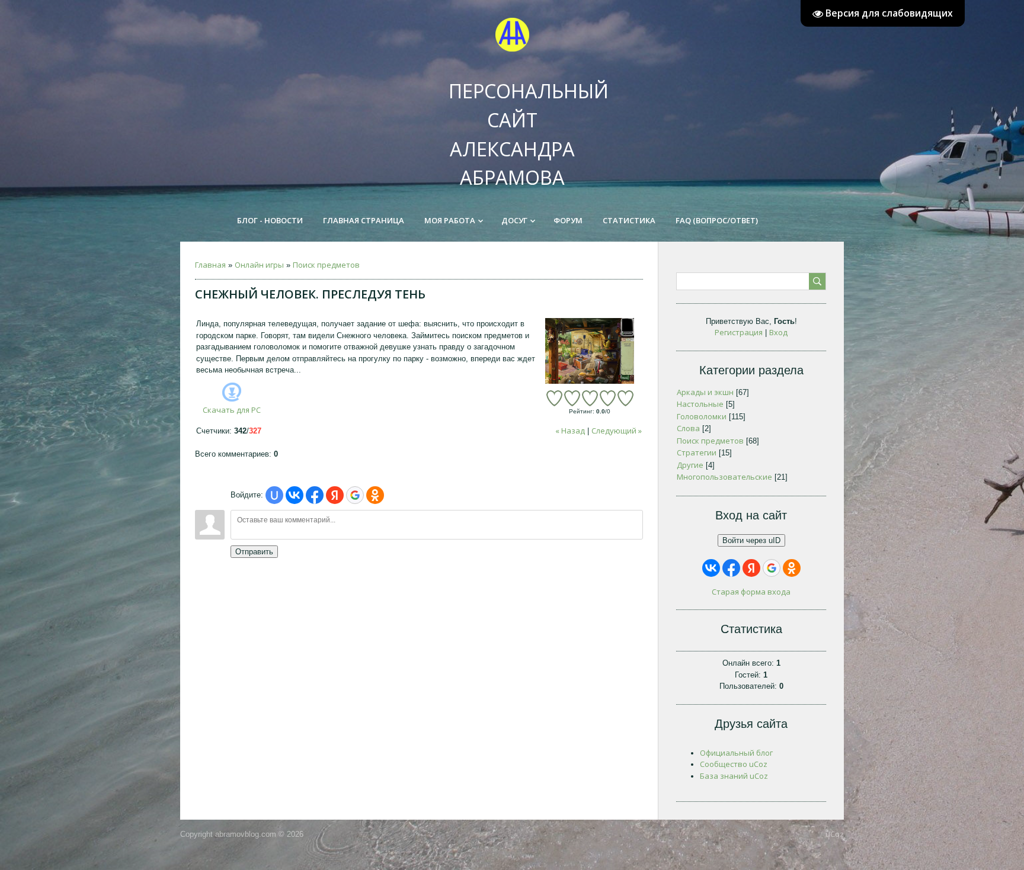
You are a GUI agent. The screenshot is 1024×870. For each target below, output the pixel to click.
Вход (778, 332)
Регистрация (739, 332)
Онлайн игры (259, 264)
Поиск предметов (326, 264)
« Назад (570, 430)
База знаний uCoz (734, 776)
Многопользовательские (724, 476)
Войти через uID (751, 540)
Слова (688, 428)
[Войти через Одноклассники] (375, 495)
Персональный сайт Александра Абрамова (518, 123)
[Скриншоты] (589, 351)
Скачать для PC (232, 409)
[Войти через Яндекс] (335, 495)
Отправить (254, 551)
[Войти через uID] (274, 495)
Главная (210, 264)
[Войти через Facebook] (315, 495)
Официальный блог (736, 752)
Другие (690, 465)
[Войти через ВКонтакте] (294, 495)
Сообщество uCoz (733, 764)
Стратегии (696, 452)
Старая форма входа (751, 591)
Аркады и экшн (705, 392)
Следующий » (616, 430)
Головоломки (702, 416)
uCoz (834, 834)
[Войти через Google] (355, 495)
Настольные (700, 404)
